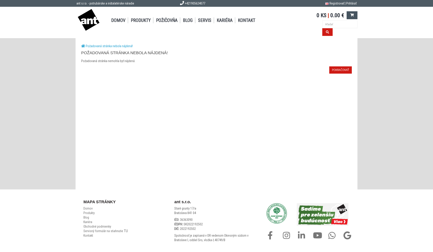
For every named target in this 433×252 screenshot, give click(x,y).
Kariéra (225, 20)
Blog (86, 217)
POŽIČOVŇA (166, 20)
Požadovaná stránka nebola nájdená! (109, 46)
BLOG (188, 20)
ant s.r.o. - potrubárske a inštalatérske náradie (105, 3)
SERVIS (204, 20)
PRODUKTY (141, 20)
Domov (88, 208)
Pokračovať (340, 70)
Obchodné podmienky (97, 226)
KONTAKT (246, 20)
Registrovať (336, 3)
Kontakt (88, 235)
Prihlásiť (351, 3)
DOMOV (118, 20)
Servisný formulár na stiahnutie (105, 231)
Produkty (89, 213)
